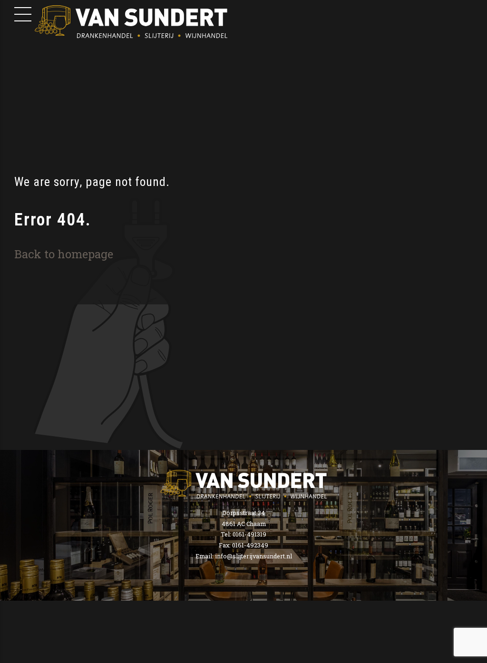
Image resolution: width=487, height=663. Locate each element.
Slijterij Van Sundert (131, 21)
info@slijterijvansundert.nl (253, 556)
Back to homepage (63, 253)
